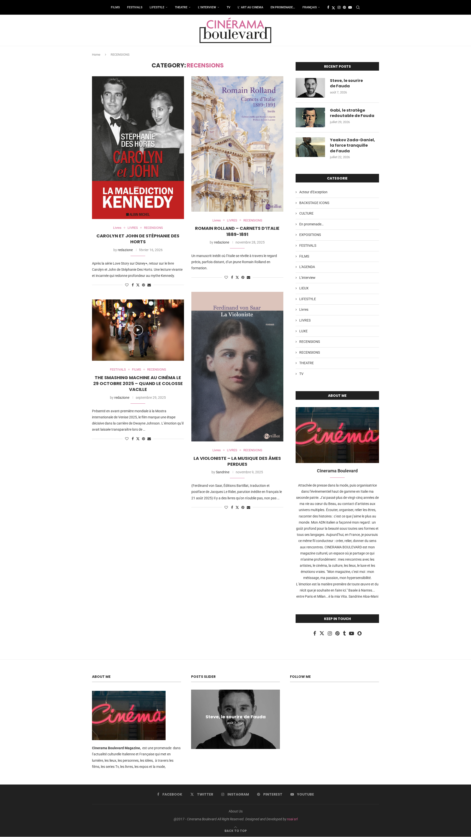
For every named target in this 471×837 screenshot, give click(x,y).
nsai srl (292, 819)
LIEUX (304, 288)
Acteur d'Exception (313, 192)
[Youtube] (350, 7)
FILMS (115, 7)
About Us (236, 811)
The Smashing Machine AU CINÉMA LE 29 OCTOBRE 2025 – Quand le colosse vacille (138, 383)
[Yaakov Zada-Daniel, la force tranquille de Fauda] (310, 147)
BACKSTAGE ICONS (314, 203)
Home (96, 54)
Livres (303, 309)
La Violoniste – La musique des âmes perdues (237, 461)
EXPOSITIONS (310, 235)
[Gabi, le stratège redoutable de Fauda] (310, 117)
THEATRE (181, 7)
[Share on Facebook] (133, 285)
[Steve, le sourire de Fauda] (310, 88)
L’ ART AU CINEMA (250, 7)
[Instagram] (339, 7)
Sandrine (222, 472)
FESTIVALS (134, 7)
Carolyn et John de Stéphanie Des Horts (137, 239)
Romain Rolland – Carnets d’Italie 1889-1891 (237, 231)
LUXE (303, 331)
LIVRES (305, 320)
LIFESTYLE (157, 7)
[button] (195, 719)
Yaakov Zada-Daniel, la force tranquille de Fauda (352, 145)
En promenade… (283, 7)
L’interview (207, 7)
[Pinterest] (344, 7)
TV (228, 7)
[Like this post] (127, 285)
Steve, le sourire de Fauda (346, 83)
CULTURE (306, 213)
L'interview (307, 278)
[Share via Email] (149, 285)
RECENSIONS (309, 342)
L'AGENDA (307, 267)
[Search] (357, 7)
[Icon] (138, 330)
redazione (125, 250)
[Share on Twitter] (138, 285)
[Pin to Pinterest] (143, 285)
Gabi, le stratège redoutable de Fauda (352, 113)
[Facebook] (328, 7)
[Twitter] (333, 7)
